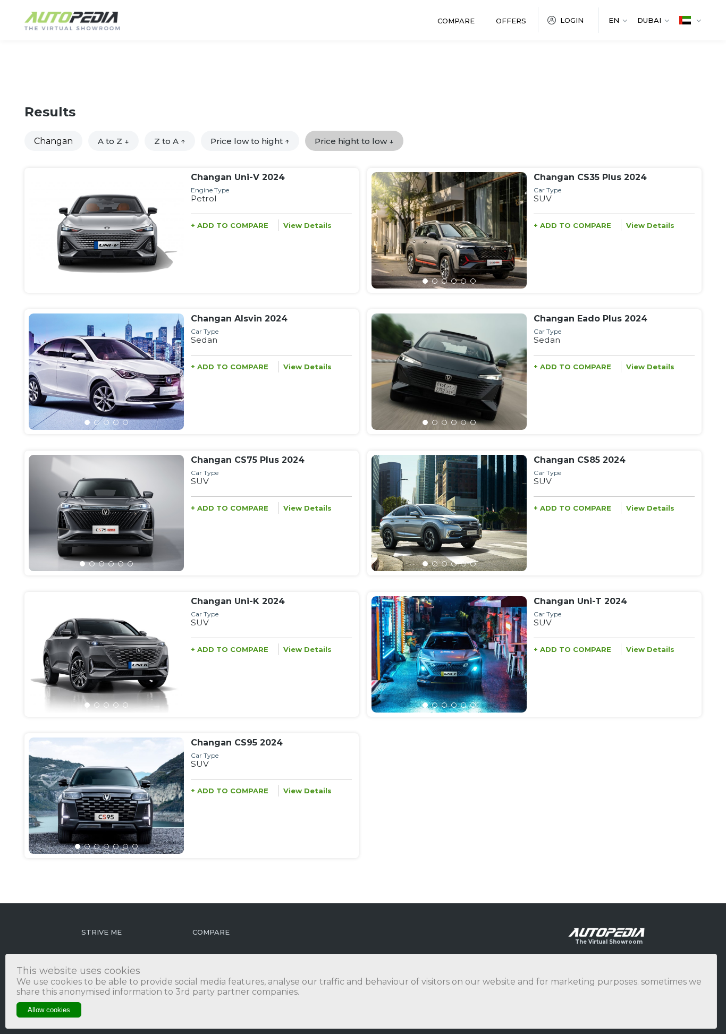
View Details (307, 225)
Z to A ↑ (169, 141)
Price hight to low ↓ (354, 141)
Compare (456, 20)
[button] (87, 281)
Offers (511, 20)
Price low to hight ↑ (250, 141)
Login (572, 20)
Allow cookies (49, 1010)
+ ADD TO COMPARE (229, 225)
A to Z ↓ (113, 141)
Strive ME (101, 932)
